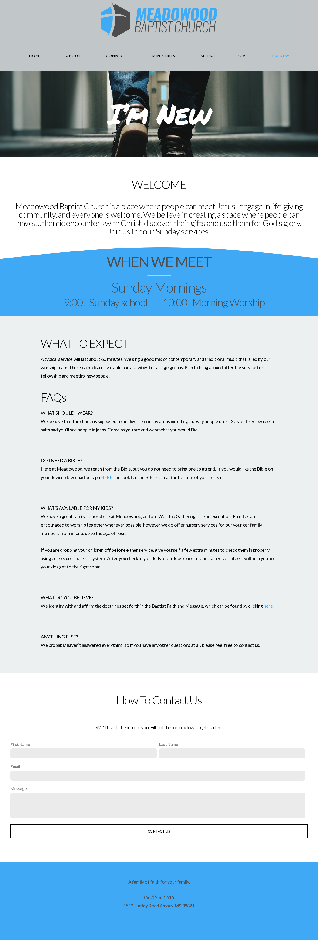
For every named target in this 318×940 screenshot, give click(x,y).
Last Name (168, 744)
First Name (20, 744)
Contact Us (159, 831)
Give (243, 55)
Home (35, 55)
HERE (107, 477)
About (74, 55)
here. (269, 606)
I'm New (280, 55)
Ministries (164, 55)
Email (15, 766)
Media (207, 55)
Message (18, 788)
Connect (116, 55)
